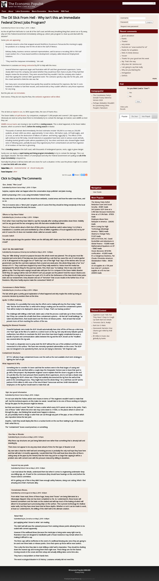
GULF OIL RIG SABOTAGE (13, 249)
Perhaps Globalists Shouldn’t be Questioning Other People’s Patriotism (103, 105)
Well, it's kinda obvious (130, 53)
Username (124, 18)
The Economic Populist (25, 3)
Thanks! (124, 41)
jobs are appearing (13, 40)
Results (122, 109)
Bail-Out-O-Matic (99, 325)
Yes (130, 92)
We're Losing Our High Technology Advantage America (100, 228)
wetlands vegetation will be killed (47, 97)
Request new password (129, 26)
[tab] (124, 116)
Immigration (126, 73)
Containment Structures (11, 353)
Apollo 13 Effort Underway (12, 300)
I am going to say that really (132, 67)
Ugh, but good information (16, 392)
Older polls (124, 107)
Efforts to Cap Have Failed (13, 214)
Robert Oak (15, 28)
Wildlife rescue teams (9, 124)
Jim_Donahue (16, 217)
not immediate (19, 93)
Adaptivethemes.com (88, 579)
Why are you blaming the (131, 70)
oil (28, 168)
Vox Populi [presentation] (146, 116)
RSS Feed (65, 11)
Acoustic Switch (8, 236)
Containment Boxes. (19, 490)
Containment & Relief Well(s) (14, 287)
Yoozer (124, 56)
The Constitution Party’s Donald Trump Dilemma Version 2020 (102, 97)
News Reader (53, 11)
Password (124, 22)
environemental (20, 168)
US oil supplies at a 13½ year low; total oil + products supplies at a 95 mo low (102, 268)
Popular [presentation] (124, 116)
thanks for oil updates (130, 50)
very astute (126, 44)
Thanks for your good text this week (135, 58)
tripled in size (17, 112)
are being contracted (27, 65)
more (155, 78)
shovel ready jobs (37, 168)
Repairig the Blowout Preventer (14, 325)
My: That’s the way (129, 61)
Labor (15, 171)
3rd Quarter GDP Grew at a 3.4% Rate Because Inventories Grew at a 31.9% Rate (103, 211)
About (10, 11)
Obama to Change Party (100, 234)
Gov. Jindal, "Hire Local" (12, 184)
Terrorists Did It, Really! (102, 322)
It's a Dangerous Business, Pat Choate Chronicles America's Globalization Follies (103, 258)
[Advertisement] (100, 51)
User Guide (97, 192)
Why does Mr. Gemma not (132, 64)
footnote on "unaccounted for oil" (134, 47)
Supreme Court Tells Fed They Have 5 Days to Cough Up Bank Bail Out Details (103, 317)
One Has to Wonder (16, 434)
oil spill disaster (20, 115)
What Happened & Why (11, 363)
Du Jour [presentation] (135, 116)
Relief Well (18, 516)
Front (4, 11)
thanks (124, 38)
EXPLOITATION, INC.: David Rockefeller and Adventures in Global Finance (102, 241)
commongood (25, 493)
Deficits (124, 75)
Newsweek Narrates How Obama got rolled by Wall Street (102, 330)
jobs (11, 168)
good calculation (128, 36)
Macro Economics (39, 11)
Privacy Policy (79, 572)
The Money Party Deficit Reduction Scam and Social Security (101, 204)
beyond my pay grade (20, 465)
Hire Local (21, 195)
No (130, 96)
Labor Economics (23, 11)
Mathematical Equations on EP (103, 246)
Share (77, 175)
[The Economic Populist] (4, 6)
